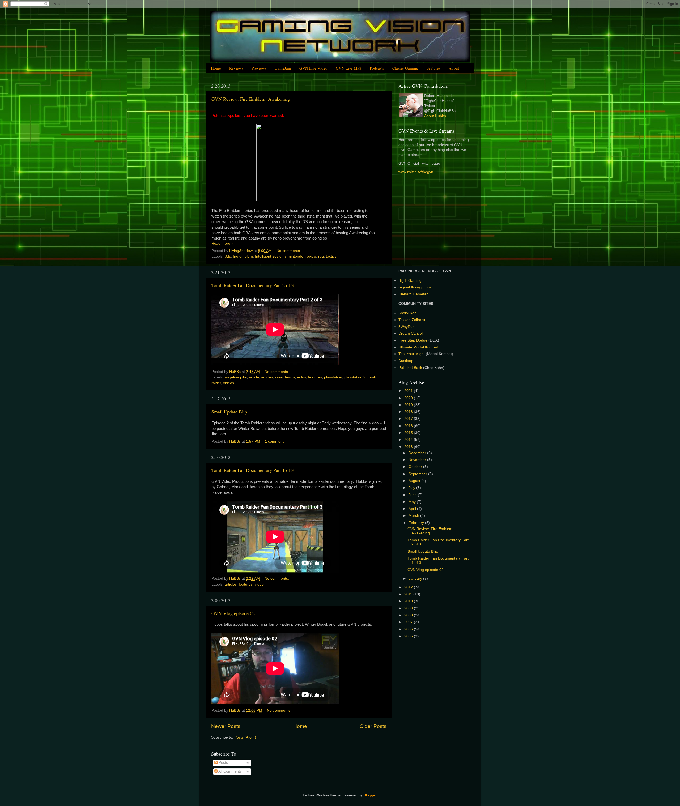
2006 (409, 629)
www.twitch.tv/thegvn (415, 172)
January (416, 579)
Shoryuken (407, 313)
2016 (409, 426)
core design (285, 377)
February (417, 523)
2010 (409, 601)
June (413, 495)
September (418, 474)
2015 (409, 433)
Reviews (236, 68)
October (416, 467)
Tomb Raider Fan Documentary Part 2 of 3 (252, 285)
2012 (409, 587)
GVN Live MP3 (349, 68)
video (259, 584)
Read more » (222, 243)
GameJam (283, 68)
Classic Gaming (405, 68)
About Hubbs (435, 116)
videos (228, 383)
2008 (409, 615)
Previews (259, 68)
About (454, 68)
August (415, 481)
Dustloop (405, 361)
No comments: (289, 251)
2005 (409, 636)
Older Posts (373, 726)
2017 (409, 419)
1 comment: (275, 441)
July (412, 488)
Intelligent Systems (271, 256)
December (418, 453)
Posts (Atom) (245, 737)
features (315, 377)
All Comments (230, 771)
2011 (408, 594)
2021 (409, 391)
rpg (321, 256)
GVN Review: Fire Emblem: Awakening (250, 99)
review (310, 256)
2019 (409, 405)
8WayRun (406, 327)
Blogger (370, 795)
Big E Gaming (410, 281)
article (254, 377)
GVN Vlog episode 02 (233, 613)
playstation (333, 377)
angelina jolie (236, 377)
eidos (301, 377)
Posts (223, 763)
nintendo (296, 256)
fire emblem (243, 256)
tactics (331, 256)
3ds (228, 256)
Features (433, 68)
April (413, 509)
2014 (409, 440)
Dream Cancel (410, 333)
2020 (409, 398)
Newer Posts (225, 726)
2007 (409, 622)
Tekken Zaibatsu (412, 320)
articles (267, 377)
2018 (409, 412)
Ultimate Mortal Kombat (418, 347)
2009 (409, 608)
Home (216, 68)
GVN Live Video (313, 68)
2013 (409, 447)
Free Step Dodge (412, 340)
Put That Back (410, 368)
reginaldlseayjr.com (414, 287)
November (418, 460)
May (413, 502)
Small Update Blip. (229, 411)
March (414, 516)
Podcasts (377, 68)
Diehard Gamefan (413, 294)
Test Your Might (411, 354)
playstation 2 (355, 377)
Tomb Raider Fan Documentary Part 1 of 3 (252, 470)
